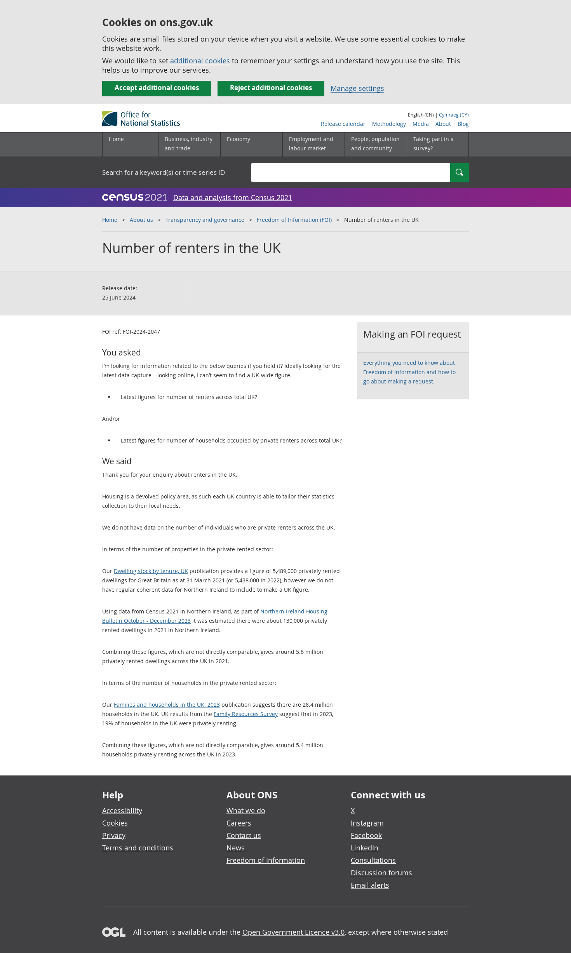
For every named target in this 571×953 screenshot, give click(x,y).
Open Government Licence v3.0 (293, 932)
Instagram (367, 823)
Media (421, 123)
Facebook (366, 835)
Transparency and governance (204, 219)
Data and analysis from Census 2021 (232, 197)
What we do (245, 810)
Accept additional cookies (157, 87)
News (235, 847)
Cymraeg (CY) (454, 115)
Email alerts (370, 885)
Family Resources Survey (246, 714)
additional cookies (200, 60)
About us (141, 219)
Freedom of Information (265, 860)
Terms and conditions (137, 847)
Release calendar (343, 123)
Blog (463, 123)
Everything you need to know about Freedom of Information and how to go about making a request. (409, 372)
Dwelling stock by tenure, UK (151, 571)
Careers (238, 823)
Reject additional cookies (271, 87)
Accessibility (122, 810)
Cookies (115, 823)
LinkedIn (364, 847)
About (443, 123)
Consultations (373, 860)
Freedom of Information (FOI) (294, 219)
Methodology (389, 123)
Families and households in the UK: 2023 (167, 704)
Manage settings (357, 88)
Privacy (113, 835)
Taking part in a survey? (433, 143)
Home (116, 139)
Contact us (243, 835)
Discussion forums (381, 872)
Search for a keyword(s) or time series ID (163, 172)
